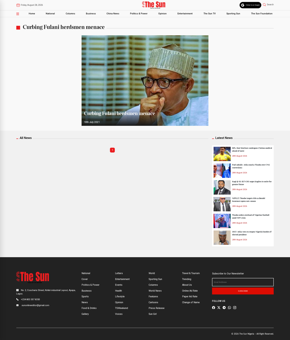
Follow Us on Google (253, 5)
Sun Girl (153, 314)
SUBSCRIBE (243, 291)
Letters (119, 273)
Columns (70, 13)
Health (118, 290)
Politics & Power (139, 13)
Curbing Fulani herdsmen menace (119, 113)
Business (91, 13)
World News (155, 290)
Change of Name (191, 302)
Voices (118, 314)
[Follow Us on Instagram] (234, 307)
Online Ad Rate (190, 290)
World (152, 273)
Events (118, 284)
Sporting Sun (233, 13)
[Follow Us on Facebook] (213, 307)
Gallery (85, 314)
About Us (187, 284)
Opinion (162, 13)
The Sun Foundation (261, 13)
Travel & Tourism (191, 273)
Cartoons (153, 302)
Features (153, 296)
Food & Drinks (89, 308)
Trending (186, 279)
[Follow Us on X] (218, 307)
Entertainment (185, 13)
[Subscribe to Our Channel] (224, 307)
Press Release (156, 308)
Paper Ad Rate (189, 296)
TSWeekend (121, 308)
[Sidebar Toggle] (17, 13)
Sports (85, 296)
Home (32, 13)
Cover (85, 279)
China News (112, 13)
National (50, 13)
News (85, 302)
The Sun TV (209, 13)
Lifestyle (120, 296)
